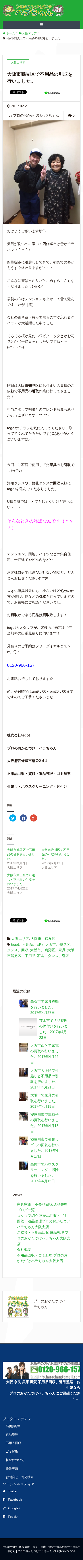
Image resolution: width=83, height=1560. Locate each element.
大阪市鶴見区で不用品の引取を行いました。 (21, 854)
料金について (15, 1460)
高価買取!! (13, 1426)
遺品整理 (12, 1434)
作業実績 (12, 1468)
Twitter (12, 1491)
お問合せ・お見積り (20, 1477)
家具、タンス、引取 (53, 956)
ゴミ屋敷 (12, 1451)
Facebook (15, 1499)
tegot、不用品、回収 (27, 944)
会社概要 (24, 1249)
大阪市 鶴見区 (43, 939)
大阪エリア (20, 939)
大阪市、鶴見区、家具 (48, 950)
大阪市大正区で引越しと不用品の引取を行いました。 (21, 879)
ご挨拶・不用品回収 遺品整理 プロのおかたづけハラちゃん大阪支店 (43, 1238)
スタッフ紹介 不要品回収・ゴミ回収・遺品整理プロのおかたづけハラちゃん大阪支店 (43, 1221)
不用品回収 (13, 1443)
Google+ (14, 1508)
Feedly (12, 1516)
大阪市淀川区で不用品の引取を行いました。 (55, 854)
